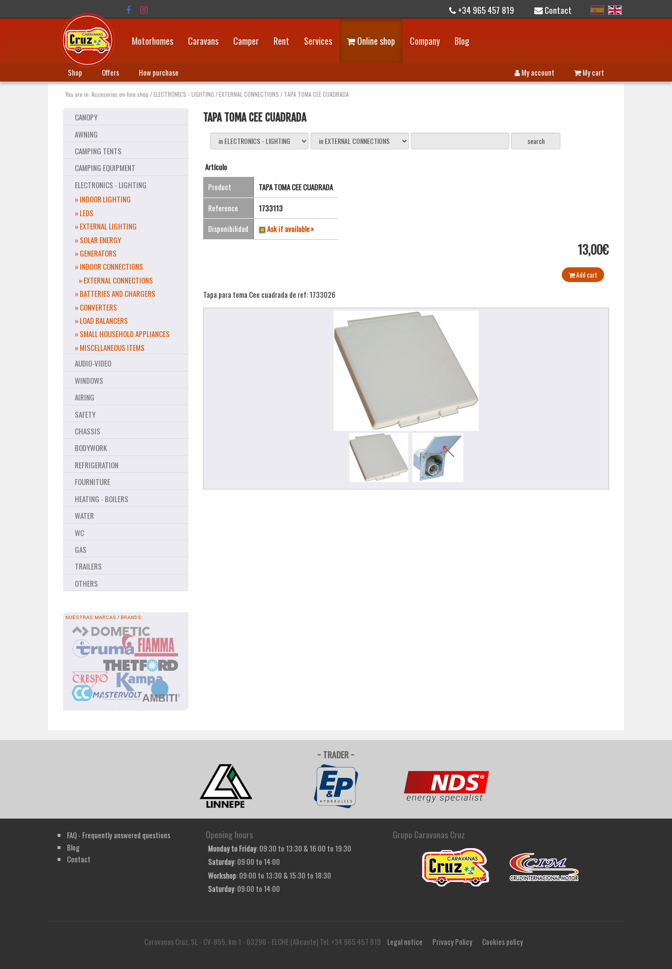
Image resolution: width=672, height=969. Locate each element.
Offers (110, 72)
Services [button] (318, 40)
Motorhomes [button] (152, 40)
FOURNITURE (92, 481)
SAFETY (85, 414)
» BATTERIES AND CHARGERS (115, 293)
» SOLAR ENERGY (98, 239)
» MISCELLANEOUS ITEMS (110, 347)
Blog (462, 40)
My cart (592, 72)
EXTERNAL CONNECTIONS (249, 94)
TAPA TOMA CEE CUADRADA (316, 94)
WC (79, 532)
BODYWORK (91, 447)
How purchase (159, 72)
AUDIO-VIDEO (93, 363)
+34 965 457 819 (485, 9)
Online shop (375, 40)
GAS (81, 549)
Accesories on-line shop (120, 94)
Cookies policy (502, 941)
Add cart (586, 275)
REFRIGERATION (97, 464)
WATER (84, 515)
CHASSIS (87, 431)
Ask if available (289, 228)
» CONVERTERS (96, 307)
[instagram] (144, 9)
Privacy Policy (452, 941)
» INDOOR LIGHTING (103, 199)
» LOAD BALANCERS (101, 320)
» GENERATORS (96, 253)
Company (425, 40)
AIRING (84, 397)
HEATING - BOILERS (101, 498)
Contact (557, 9)
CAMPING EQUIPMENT (105, 167)
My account (537, 72)
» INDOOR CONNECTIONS (109, 266)
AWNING (86, 134)
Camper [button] (246, 40)
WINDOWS (89, 380)
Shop (75, 72)
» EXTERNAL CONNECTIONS (116, 280)
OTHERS (86, 583)
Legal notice (405, 941)
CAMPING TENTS (98, 150)
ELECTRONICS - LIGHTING (183, 94)
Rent (281, 40)
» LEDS (84, 212)
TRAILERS (88, 566)
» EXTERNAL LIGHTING (106, 226)
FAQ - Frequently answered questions (118, 834)
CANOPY (86, 117)
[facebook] (128, 9)
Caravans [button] (203, 40)
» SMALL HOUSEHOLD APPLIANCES (122, 333)
